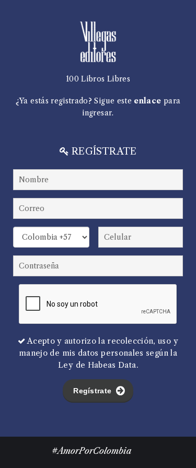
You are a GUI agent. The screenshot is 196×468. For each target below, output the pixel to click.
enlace (147, 101)
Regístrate (93, 391)
